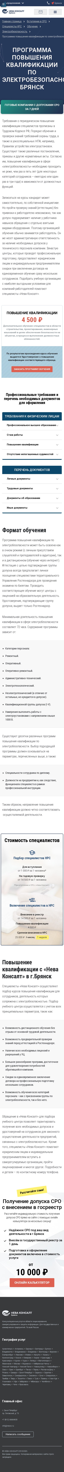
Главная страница (12, 21)
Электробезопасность (15, 31)
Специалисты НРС (12, 26)
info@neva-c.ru (8, 1426)
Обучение (32, 26)
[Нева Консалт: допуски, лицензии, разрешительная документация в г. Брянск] (14, 11)
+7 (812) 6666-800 (9, 1420)
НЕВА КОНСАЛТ (11, 1451)
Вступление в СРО (37, 21)
